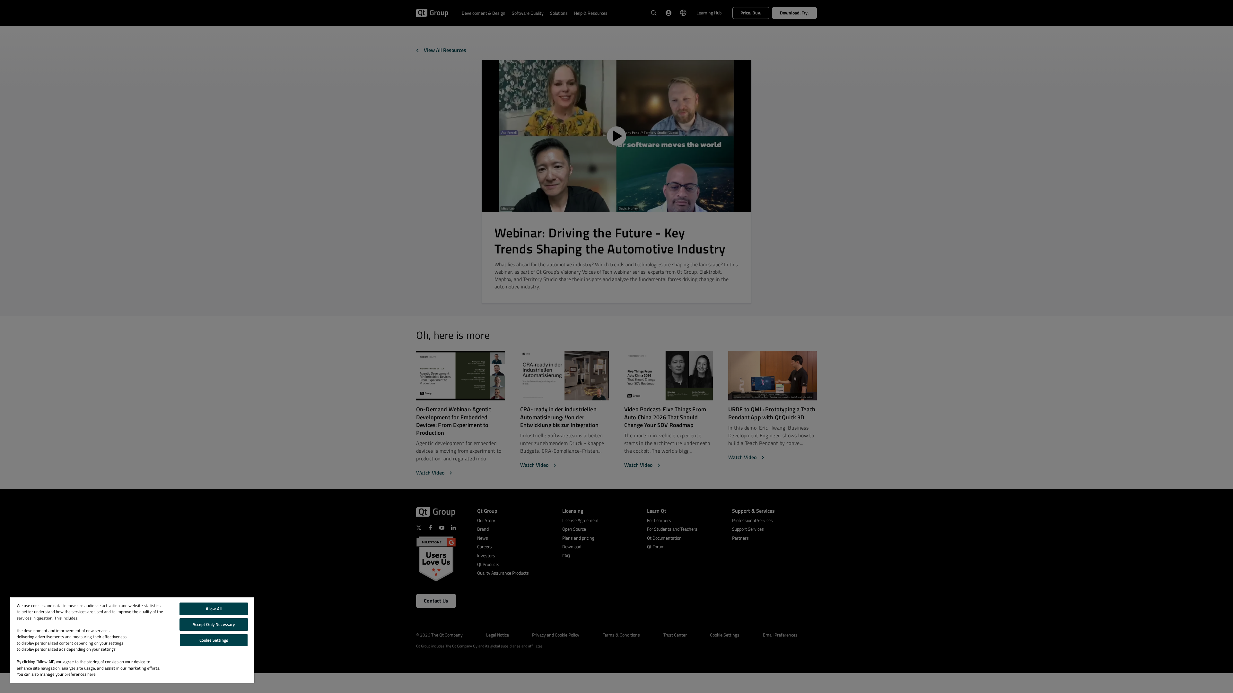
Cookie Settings (213, 640)
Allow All (214, 608)
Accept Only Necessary (214, 624)
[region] (132, 640)
